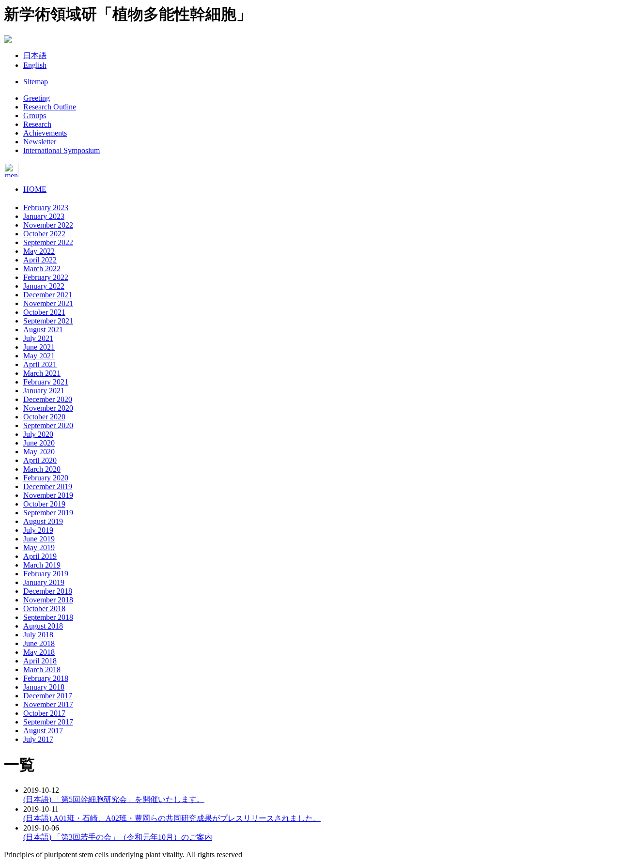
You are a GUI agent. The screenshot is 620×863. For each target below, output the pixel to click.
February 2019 (45, 574)
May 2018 (39, 652)
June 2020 (39, 443)
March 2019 (42, 565)
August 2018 (43, 626)
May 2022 (39, 251)
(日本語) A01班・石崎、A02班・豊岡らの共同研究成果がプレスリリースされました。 (172, 818)
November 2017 (48, 704)
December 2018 (47, 591)
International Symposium (61, 150)
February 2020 (45, 478)
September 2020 (48, 425)
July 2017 (38, 739)
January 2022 (43, 286)
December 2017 (47, 696)
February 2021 (45, 382)
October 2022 (44, 234)
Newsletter (39, 142)
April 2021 (40, 364)
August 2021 (43, 329)
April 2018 (40, 661)
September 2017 (48, 722)
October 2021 (44, 312)
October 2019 (44, 504)
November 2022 (48, 225)
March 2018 (42, 669)
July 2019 (38, 530)
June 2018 (39, 643)
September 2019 (48, 513)
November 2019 (48, 495)
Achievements (45, 133)
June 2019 (39, 539)
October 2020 (44, 417)
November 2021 (48, 303)
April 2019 (40, 556)
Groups (34, 115)
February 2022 (45, 277)
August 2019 (43, 521)
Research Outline (49, 107)
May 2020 (39, 451)
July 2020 (38, 434)
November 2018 (48, 600)
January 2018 (43, 687)
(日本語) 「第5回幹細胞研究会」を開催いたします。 (113, 799)
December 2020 (47, 399)
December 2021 (47, 295)
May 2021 (39, 356)
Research (37, 124)
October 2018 (44, 608)
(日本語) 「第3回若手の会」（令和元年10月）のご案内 (117, 837)
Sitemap (35, 81)
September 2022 (48, 242)
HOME (34, 189)
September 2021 (48, 321)
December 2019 (47, 486)
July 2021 (38, 338)
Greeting (36, 98)
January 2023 (43, 216)
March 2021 (42, 373)
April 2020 (40, 460)
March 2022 (42, 268)
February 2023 (45, 207)
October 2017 (44, 713)
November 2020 (48, 408)
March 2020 (42, 469)
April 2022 (40, 260)
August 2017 (43, 730)
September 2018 (48, 617)
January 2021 (43, 390)
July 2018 (38, 635)
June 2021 (39, 347)
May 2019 (39, 547)
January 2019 (43, 582)
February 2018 (45, 678)
